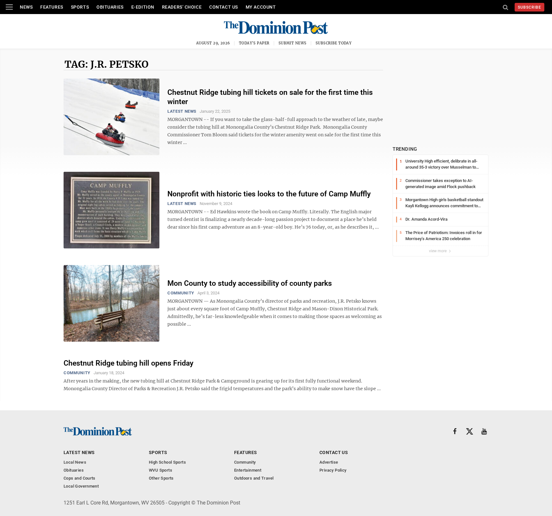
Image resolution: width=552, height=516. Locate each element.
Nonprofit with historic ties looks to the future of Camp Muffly (269, 194)
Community (180, 293)
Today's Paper (254, 43)
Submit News (293, 43)
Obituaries (110, 7)
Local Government (81, 486)
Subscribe (529, 7)
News (26, 7)
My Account (261, 7)
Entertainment (247, 470)
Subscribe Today (334, 43)
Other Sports (161, 478)
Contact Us (223, 7)
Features (51, 7)
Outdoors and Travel (253, 478)
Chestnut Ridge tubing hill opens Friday (128, 363)
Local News (75, 462)
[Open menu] (9, 7)
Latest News (181, 111)
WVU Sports (160, 470)
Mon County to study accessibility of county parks (249, 283)
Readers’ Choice (182, 7)
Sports (80, 7)
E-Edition (142, 7)
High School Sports (167, 462)
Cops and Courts (80, 478)
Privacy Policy (332, 470)
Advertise (328, 462)
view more (438, 251)
